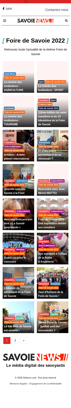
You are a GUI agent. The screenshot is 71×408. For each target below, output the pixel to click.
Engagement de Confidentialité (45, 383)
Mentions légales (18, 383)
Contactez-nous (56, 10)
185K (8, 8)
